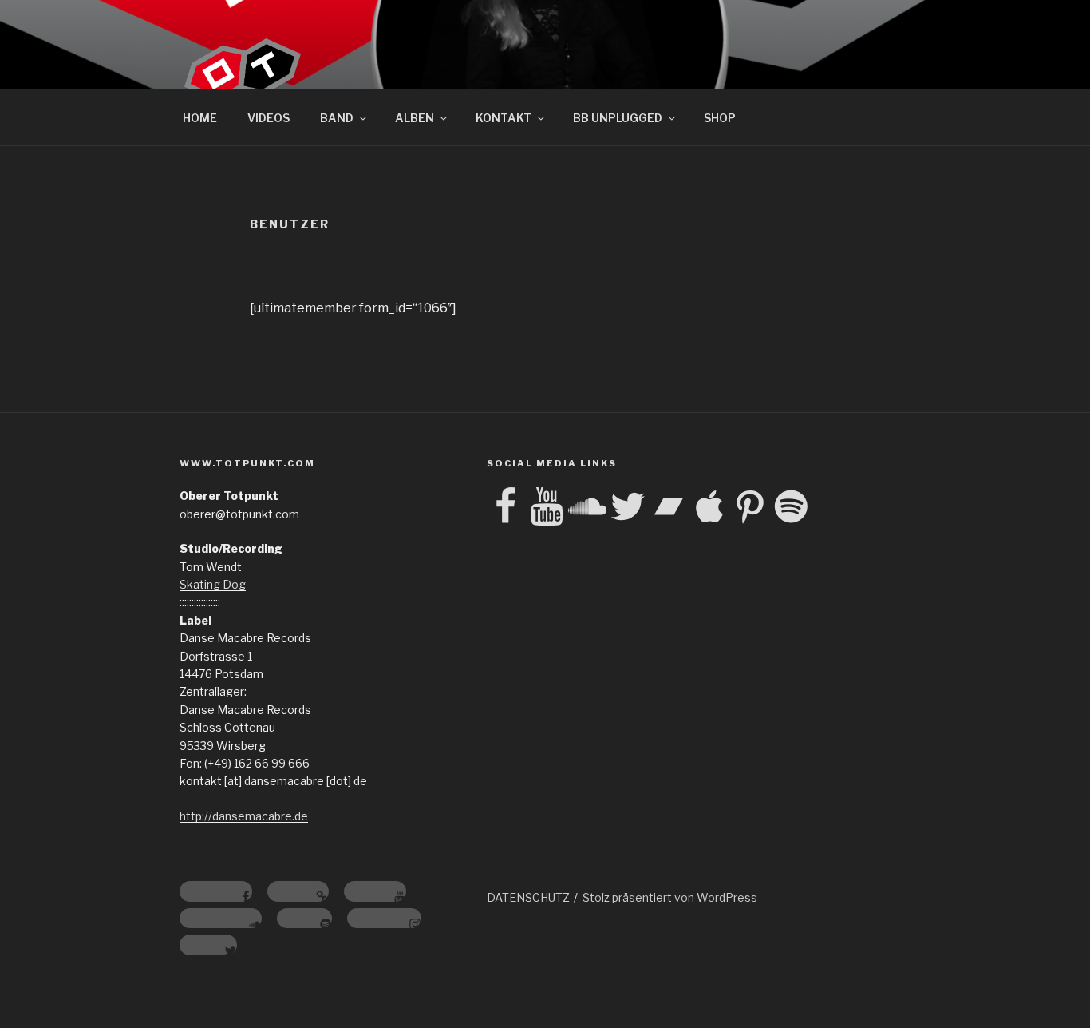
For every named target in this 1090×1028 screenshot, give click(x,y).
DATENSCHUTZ (528, 897)
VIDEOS (268, 118)
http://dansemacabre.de (244, 816)
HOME (200, 118)
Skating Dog (213, 584)
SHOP (720, 118)
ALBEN (414, 118)
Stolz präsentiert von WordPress (670, 897)
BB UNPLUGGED (617, 118)
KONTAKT (503, 118)
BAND (336, 118)
